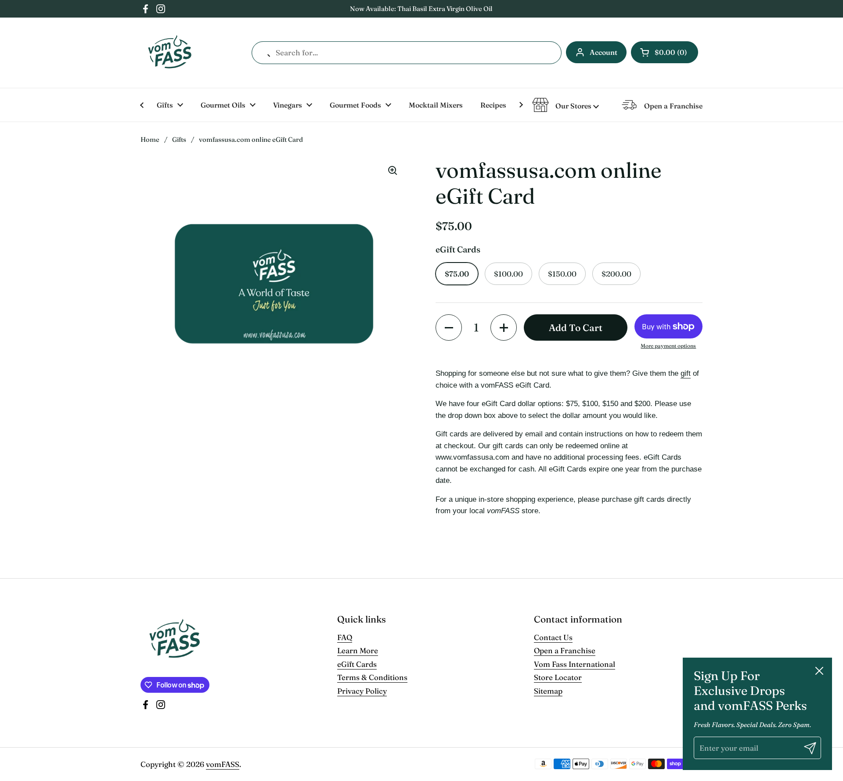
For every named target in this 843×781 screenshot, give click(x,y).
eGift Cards (357, 664)
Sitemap (548, 690)
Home (149, 139)
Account (603, 52)
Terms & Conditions (372, 677)
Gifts (179, 139)
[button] (664, 52)
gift (686, 373)
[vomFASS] (169, 53)
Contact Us (553, 637)
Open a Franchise (564, 650)
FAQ (344, 637)
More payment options (668, 345)
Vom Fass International (574, 664)
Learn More (357, 650)
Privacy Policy (362, 690)
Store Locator (558, 677)
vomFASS (222, 764)
